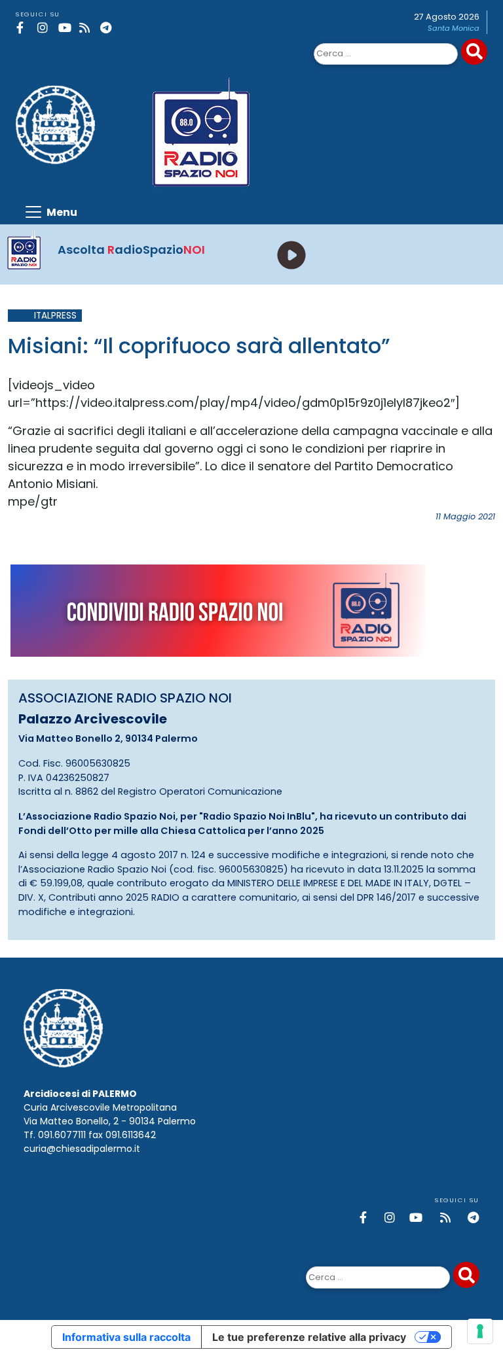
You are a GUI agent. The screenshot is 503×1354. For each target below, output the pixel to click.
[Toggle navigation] (50, 212)
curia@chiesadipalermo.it (82, 1148)
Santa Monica (453, 28)
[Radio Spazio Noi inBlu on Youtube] (66, 28)
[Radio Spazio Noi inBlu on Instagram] (45, 28)
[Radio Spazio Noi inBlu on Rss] (87, 28)
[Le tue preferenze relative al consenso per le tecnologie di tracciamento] (480, 1331)
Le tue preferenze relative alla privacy (309, 1337)
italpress (55, 315)
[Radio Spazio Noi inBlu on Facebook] (24, 28)
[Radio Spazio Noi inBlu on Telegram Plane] (108, 28)
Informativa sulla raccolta (126, 1337)
